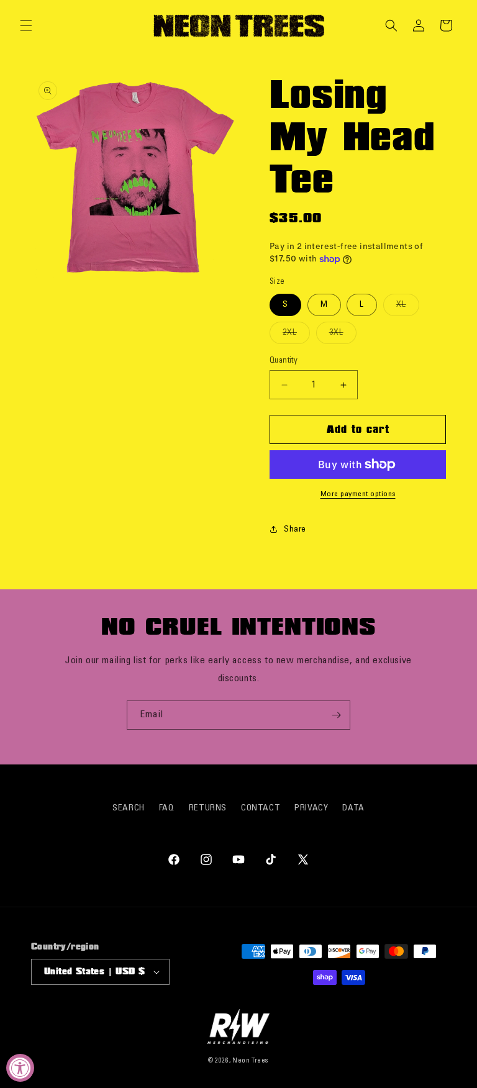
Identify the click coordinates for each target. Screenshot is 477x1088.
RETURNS (208, 808)
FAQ (167, 808)
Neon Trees (250, 1061)
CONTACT (260, 808)
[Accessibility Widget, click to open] (20, 1068)
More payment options (358, 494)
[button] (26, 25)
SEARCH (128, 808)
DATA (353, 808)
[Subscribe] (336, 715)
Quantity (284, 360)
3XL (343, 335)
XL (407, 307)
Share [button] (295, 529)
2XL (296, 335)
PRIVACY (311, 808)
